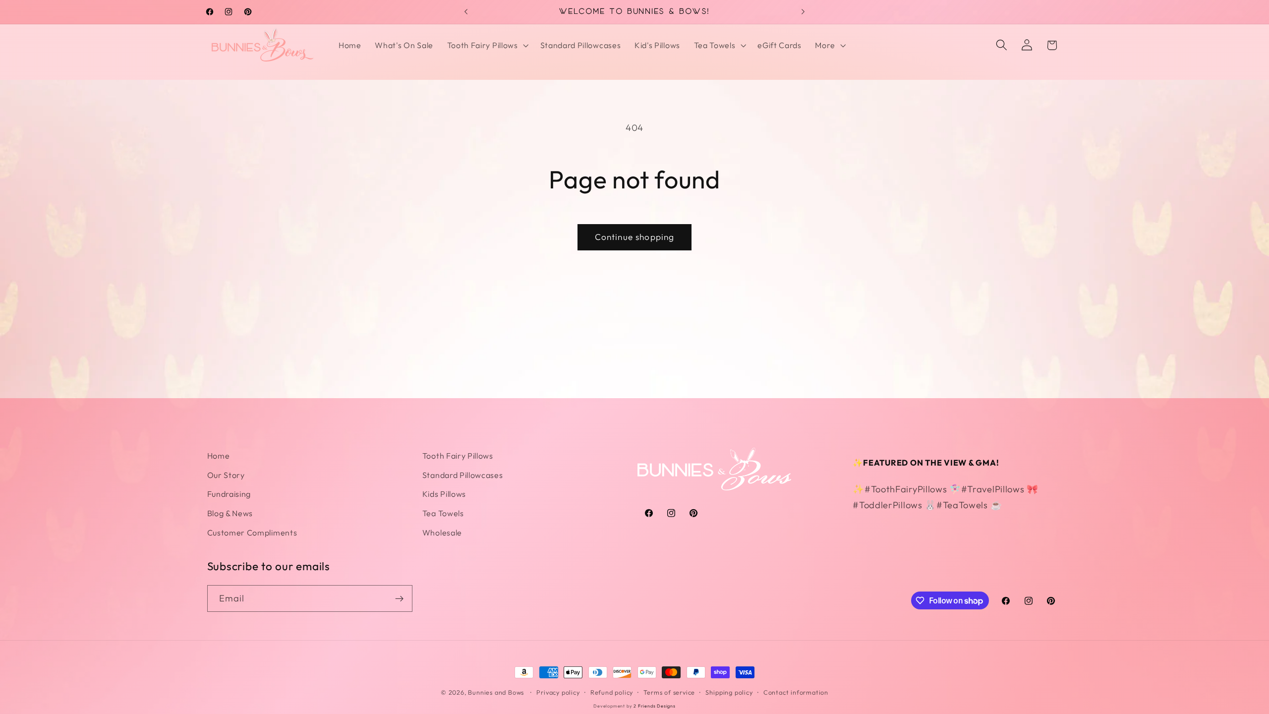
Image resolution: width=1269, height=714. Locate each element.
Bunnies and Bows (496, 692)
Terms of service (669, 692)
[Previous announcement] (466, 12)
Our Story (226, 475)
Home (218, 456)
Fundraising (229, 494)
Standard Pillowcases (462, 475)
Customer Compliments (252, 532)
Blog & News (230, 513)
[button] (486, 45)
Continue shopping (635, 237)
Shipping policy (728, 692)
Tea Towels (443, 513)
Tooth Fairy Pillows (457, 456)
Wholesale (442, 532)
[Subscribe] (399, 598)
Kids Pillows (444, 494)
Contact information (795, 692)
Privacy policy (557, 692)
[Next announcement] (803, 12)
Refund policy (611, 692)
